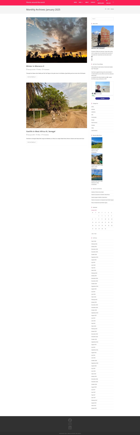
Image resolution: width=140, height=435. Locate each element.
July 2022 (93, 347)
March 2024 (93, 297)
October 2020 (94, 360)
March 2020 (93, 373)
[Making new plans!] (102, 142)
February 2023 (94, 328)
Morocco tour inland (100, 192)
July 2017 (93, 389)
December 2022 (94, 334)
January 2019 (94, 376)
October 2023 (94, 310)
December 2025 (94, 249)
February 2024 (94, 299)
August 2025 (93, 259)
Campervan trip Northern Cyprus (107, 200)
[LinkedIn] (91, 60)
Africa (39, 69)
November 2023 (94, 307)
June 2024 (93, 294)
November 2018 (94, 381)
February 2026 (94, 244)
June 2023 (93, 320)
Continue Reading (32, 76)
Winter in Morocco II (35, 66)
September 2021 (94, 350)
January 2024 (94, 302)
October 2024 (94, 283)
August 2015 (93, 403)
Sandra (92, 192)
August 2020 (93, 365)
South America (94, 130)
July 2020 (93, 368)
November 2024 (94, 281)
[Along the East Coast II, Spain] (102, 158)
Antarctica (93, 112)
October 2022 (94, 339)
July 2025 (93, 262)
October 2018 (94, 384)
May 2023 (93, 323)
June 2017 (93, 392)
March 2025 (93, 270)
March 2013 (93, 405)
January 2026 (94, 246)
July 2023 (93, 318)
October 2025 (94, 254)
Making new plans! (95, 149)
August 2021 (93, 352)
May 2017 (93, 395)
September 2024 (94, 286)
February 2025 (94, 273)
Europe (92, 120)
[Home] (105, 9)
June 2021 (93, 357)
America (93, 109)
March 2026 (93, 241)
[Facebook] (91, 56)
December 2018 (94, 379)
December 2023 (94, 305)
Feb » (95, 233)
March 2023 (93, 326)
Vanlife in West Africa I (105, 194)
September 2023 (94, 312)
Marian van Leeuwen (95, 194)
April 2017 (93, 397)
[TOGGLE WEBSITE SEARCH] (113, 2)
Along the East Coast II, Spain (97, 165)
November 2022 (94, 336)
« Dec (92, 233)
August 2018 (93, 387)
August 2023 (93, 315)
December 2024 (94, 278)
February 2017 (94, 400)
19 (111, 222)
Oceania (93, 125)
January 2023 (94, 331)
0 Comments (46, 69)
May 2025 (93, 267)
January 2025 (94, 275)
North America (94, 122)
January (112, 9)
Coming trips (93, 117)
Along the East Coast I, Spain (97, 181)
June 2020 (93, 371)
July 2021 (93, 355)
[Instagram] (91, 58)
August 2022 (93, 344)
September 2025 (94, 257)
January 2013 (94, 408)
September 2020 (94, 363)
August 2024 (93, 289)
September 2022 (94, 342)
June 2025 (93, 265)
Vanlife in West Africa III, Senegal (40, 131)
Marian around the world (35, 2)
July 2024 (93, 291)
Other (92, 128)
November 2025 (94, 251)
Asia (92, 114)
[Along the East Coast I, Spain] (102, 174)
